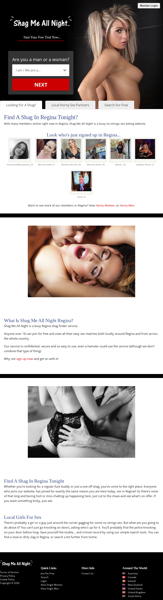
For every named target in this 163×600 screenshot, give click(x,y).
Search (45, 577)
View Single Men (50, 588)
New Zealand (135, 584)
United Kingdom (137, 592)
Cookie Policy (7, 579)
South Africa (134, 596)
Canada (132, 577)
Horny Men (127, 205)
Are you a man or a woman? (40, 59)
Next (40, 84)
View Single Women (51, 584)
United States (135, 588)
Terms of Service (9, 572)
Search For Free (116, 105)
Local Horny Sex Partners (70, 105)
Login (44, 581)
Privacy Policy (7, 576)
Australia (133, 573)
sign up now (24, 359)
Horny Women (105, 205)
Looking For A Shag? (21, 105)
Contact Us (88, 573)
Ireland (132, 581)
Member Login (149, 5)
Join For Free (47, 573)
